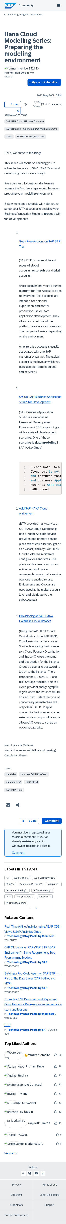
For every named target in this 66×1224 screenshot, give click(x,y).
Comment (18, 852)
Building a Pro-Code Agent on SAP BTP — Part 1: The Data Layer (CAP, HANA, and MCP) (31, 978)
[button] (18, 111)
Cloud (9, 136)
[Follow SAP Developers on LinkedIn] (42, 1173)
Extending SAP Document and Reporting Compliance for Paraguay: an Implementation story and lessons (33, 1004)
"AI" (7, 896)
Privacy (16, 1184)
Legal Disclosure (49, 1194)
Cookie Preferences (16, 1215)
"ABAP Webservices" (44, 878)
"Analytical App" (24, 896)
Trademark (16, 1204)
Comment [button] (52, 820)
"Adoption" (53, 884)
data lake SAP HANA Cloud (34, 774)
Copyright (16, 1194)
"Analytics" (44, 896)
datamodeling (13, 782)
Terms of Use (49, 1184)
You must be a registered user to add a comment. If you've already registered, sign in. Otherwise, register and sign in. (31, 839)
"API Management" (15, 903)
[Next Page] (35, 908)
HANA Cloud (32, 782)
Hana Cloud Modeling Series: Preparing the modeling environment (27, 47)
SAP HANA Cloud (14, 790)
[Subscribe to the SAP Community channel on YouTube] (36, 1173)
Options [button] (29, 89)
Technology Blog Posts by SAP (27, 962)
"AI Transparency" (42, 890)
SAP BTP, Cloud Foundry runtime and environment (31, 129)
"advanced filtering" (16, 890)
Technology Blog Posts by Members (26, 14)
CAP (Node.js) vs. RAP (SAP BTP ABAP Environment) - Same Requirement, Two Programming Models (30, 952)
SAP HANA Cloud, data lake (30, 136)
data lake (11, 774)
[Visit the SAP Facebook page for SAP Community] (23, 1173)
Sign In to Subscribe (44, 82)
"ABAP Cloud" (20, 878)
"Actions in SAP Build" (30, 884)
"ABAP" (9, 884)
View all (9, 1153)
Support (49, 1204)
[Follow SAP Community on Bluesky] (29, 1173)
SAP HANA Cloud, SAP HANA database (25, 121)
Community (26, 5)
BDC (7, 1025)
